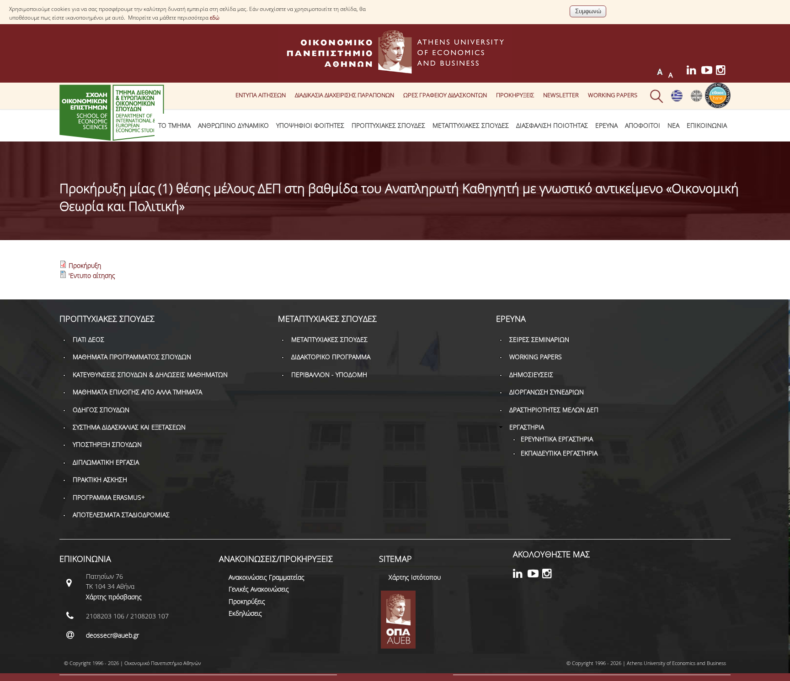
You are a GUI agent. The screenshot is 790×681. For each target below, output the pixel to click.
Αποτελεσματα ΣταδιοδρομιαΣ (121, 514)
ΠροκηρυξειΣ (515, 95)
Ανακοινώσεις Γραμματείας (266, 577)
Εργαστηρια (526, 427)
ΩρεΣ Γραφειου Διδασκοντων (445, 95)
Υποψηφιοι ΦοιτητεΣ (310, 125)
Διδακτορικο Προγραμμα (330, 356)
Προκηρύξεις (247, 601)
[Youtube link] (708, 71)
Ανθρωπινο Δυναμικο (233, 125)
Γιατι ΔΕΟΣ (88, 339)
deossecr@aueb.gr (112, 635)
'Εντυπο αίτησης (92, 275)
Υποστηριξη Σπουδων (107, 444)
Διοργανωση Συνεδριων (546, 392)
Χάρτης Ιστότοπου (415, 577)
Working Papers (612, 95)
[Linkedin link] (694, 71)
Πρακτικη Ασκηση (100, 479)
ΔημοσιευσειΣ (531, 374)
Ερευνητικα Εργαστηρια (557, 439)
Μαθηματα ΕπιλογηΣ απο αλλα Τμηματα (137, 392)
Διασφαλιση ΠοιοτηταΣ (552, 125)
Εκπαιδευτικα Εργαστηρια (559, 453)
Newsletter (561, 95)
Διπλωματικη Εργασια (106, 462)
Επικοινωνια (707, 125)
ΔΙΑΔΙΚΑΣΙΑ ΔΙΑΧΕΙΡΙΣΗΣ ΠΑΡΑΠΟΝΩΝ (344, 95)
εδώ (214, 17)
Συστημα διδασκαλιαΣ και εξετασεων (129, 427)
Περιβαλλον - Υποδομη (329, 374)
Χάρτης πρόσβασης (114, 596)
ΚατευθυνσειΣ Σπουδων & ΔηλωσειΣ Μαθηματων (150, 374)
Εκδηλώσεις (245, 613)
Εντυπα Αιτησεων (260, 95)
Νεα (673, 125)
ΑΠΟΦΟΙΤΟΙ (642, 125)
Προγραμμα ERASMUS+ (109, 497)
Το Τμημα (174, 125)
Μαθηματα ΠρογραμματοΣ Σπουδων (132, 356)
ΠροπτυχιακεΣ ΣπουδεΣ (388, 125)
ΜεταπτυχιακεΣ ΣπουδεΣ (470, 125)
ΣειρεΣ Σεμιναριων (539, 339)
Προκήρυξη (85, 265)
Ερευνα (606, 125)
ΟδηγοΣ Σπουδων (101, 409)
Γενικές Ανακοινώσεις (259, 589)
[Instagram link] (723, 71)
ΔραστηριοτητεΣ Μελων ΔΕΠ (553, 409)
